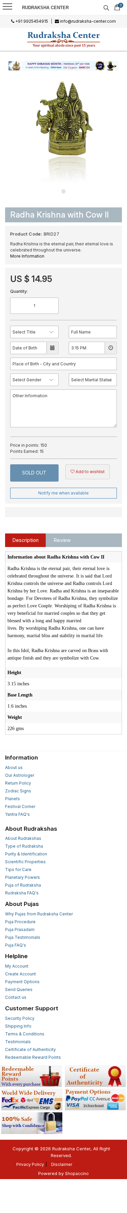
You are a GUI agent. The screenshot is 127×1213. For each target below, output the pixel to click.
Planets (12, 798)
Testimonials (18, 1041)
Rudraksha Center (45, 7)
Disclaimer (61, 1164)
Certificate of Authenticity (30, 1049)
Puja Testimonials (22, 937)
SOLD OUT (34, 473)
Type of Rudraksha (24, 846)
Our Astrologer (19, 775)
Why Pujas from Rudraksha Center (39, 913)
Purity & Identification (26, 853)
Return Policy (18, 783)
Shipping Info (18, 1026)
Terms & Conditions (24, 1033)
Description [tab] (26, 540)
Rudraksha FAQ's (22, 892)
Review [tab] (62, 540)
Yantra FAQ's (17, 814)
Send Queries (19, 989)
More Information (27, 256)
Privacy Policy (30, 1164)
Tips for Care (18, 869)
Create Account (20, 973)
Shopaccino (77, 1173)
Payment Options (22, 981)
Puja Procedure (20, 921)
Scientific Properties (25, 861)
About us (14, 767)
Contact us (15, 997)
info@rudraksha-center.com (87, 21)
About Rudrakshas (23, 838)
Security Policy (20, 1018)
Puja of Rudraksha (23, 885)
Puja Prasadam (20, 929)
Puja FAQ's (15, 945)
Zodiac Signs (18, 790)
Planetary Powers (22, 877)
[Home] (63, 39)
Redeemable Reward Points (33, 1057)
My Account (16, 966)
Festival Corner (20, 806)
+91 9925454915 (31, 21)
